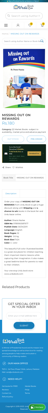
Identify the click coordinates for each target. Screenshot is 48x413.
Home (5, 34)
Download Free (34, 153)
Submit (24, 325)
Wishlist (19, 167)
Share (8, 167)
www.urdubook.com (13, 274)
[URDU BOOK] (24, 7)
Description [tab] (10, 193)
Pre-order (36, 139)
